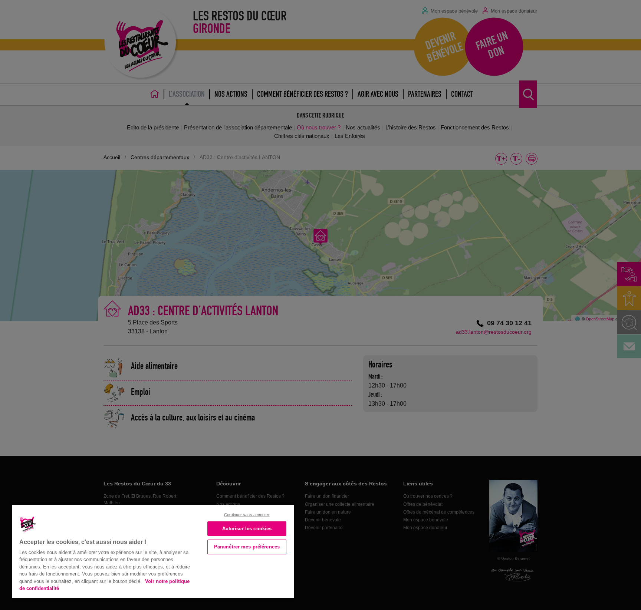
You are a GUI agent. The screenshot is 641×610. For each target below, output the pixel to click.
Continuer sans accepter (247, 514)
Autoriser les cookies (247, 528)
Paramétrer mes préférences (247, 547)
